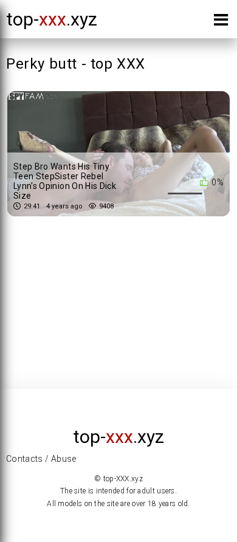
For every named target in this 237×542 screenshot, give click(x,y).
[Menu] (221, 22)
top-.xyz (51, 19)
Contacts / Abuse (41, 459)
